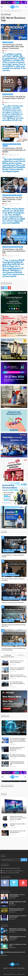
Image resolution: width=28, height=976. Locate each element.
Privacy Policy (21, 968)
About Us (6, 968)
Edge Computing (13, 246)
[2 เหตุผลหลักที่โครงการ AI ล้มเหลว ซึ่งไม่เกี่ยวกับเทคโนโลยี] (14, 544)
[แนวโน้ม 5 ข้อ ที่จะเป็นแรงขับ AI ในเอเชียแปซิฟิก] (4, 946)
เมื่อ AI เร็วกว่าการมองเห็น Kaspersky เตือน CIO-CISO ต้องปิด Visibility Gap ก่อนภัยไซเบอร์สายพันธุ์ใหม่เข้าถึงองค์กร (18, 740)
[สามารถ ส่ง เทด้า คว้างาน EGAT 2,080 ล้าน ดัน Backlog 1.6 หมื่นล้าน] (5, 677)
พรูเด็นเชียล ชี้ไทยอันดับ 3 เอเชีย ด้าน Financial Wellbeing (17, 895)
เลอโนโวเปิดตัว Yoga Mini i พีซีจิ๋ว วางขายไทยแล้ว (18, 824)
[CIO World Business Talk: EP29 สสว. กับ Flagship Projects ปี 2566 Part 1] (14, 84)
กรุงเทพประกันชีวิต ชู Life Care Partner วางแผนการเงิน (17, 661)
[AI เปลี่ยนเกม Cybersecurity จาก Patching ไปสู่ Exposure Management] (5, 749)
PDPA (19, 144)
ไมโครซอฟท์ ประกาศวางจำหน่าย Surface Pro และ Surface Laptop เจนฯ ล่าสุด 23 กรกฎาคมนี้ (18, 818)
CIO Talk (5, 42)
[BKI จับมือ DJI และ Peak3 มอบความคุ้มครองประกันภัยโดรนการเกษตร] (4, 910)
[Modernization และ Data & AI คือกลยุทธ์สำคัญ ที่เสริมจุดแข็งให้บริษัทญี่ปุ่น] (4, 930)
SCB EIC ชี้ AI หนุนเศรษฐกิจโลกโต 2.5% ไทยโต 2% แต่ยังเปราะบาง (17, 668)
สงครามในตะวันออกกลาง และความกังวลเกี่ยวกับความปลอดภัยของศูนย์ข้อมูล (14, 649)
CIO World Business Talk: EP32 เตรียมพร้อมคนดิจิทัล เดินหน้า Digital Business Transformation (13, 46)
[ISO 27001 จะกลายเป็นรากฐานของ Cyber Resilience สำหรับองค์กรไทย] (5, 757)
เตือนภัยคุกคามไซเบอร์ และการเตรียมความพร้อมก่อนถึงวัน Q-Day (14, 625)
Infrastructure (7, 644)
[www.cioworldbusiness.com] (14, 964)
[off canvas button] (2, 7)
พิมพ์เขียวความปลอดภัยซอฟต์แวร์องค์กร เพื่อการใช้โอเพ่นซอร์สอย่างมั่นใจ (17, 763)
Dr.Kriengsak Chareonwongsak (11, 575)
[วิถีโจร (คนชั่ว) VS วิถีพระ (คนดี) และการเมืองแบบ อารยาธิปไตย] (14, 568)
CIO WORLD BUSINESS (13, 872)
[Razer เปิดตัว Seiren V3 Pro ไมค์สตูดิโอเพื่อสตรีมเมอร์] (5, 833)
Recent (21, 655)
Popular (8, 655)
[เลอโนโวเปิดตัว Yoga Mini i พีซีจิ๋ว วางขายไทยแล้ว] (5, 826)
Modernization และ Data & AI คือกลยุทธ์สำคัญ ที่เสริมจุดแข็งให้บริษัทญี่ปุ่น (17, 929)
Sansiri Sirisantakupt (9, 551)
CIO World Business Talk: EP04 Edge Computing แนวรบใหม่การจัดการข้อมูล (14, 251)
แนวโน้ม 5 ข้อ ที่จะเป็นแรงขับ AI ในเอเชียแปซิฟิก (17, 945)
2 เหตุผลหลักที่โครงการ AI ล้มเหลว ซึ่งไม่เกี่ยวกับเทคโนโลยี (13, 556)
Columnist (20, 549)
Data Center (19, 643)
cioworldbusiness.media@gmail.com (14, 870)
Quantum (18, 619)
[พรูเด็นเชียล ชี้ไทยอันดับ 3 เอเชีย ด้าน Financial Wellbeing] (4, 896)
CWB (5, 50)
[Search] (26, 7)
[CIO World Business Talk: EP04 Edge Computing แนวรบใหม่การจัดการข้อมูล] (14, 237)
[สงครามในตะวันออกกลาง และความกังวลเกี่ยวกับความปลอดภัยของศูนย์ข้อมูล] (14, 638)
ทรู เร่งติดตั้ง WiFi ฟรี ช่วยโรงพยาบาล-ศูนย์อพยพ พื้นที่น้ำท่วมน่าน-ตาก (17, 683)
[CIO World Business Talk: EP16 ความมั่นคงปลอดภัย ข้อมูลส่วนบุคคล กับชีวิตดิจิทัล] (14, 134)
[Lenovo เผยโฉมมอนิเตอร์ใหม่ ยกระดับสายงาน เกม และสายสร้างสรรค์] (14, 805)
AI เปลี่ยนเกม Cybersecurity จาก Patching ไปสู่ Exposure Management (17, 749)
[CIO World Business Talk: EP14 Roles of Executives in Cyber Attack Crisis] (14, 185)
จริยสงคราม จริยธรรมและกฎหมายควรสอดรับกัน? (13, 602)
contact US (13, 968)
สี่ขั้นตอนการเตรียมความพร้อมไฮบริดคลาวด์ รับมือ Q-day (14, 732)
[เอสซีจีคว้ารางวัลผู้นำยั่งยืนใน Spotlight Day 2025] (4, 903)
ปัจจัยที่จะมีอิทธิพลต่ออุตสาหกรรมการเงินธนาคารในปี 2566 (17, 937)
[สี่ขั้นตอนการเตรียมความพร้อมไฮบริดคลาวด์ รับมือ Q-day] (14, 727)
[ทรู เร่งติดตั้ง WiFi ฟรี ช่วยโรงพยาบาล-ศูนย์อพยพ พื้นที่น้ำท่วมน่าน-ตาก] (5, 684)
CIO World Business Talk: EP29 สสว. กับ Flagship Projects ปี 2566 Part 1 (13, 98)
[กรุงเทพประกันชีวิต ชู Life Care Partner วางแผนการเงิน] (5, 663)
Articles (8, 549)
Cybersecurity (12, 144)
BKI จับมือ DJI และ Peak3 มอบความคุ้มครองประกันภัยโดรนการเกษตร (16, 909)
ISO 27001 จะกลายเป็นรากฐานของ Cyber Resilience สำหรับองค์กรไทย (18, 755)
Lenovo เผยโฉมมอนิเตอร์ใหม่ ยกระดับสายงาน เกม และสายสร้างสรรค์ (13, 810)
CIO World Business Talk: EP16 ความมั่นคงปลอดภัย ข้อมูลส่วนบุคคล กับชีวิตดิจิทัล (14, 150)
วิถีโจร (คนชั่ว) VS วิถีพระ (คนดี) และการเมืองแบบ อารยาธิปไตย (13, 579)
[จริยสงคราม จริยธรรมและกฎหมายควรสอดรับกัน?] (14, 592)
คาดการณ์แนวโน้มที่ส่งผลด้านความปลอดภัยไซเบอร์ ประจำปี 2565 (13, 952)
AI (3, 549)
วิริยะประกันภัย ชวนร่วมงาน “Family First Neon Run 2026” (18, 916)
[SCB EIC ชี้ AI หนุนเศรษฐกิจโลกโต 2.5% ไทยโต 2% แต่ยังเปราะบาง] (5, 670)
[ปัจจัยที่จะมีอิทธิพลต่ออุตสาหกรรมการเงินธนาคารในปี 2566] (4, 938)
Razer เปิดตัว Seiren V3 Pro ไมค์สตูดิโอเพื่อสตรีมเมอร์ (17, 831)
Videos (10, 42)
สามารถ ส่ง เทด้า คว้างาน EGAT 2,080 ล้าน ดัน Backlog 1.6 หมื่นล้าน (18, 675)
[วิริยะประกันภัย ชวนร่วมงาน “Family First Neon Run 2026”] (4, 917)
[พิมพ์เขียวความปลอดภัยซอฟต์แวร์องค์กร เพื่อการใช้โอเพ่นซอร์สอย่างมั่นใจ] (5, 764)
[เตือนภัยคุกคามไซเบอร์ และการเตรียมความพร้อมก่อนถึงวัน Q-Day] (14, 614)
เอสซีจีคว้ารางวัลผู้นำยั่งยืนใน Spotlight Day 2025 (17, 902)
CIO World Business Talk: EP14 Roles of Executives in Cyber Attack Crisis (12, 199)
